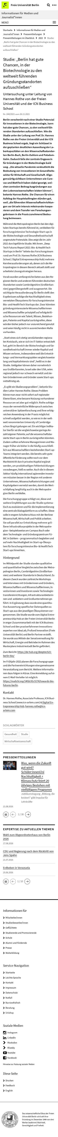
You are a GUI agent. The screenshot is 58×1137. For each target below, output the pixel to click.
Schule (9, 937)
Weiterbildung (12, 952)
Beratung (10, 1007)
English (9, 1090)
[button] (6, 814)
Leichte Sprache (13, 977)
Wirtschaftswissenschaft (17, 741)
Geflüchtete (11, 927)
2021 (41, 38)
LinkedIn (11, 1037)
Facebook (12, 1057)
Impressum (11, 987)
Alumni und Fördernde (16, 942)
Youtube (11, 1052)
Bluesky (11, 1047)
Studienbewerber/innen (17, 922)
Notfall (9, 997)
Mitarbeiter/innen (14, 917)
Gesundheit (10, 734)
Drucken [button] (9, 1080)
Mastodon (12, 1042)
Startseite (7, 30)
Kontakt (9, 982)
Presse (9, 947)
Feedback (10, 1085)
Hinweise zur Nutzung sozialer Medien (18, 1064)
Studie (24, 734)
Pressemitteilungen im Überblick (18, 38)
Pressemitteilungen (33, 34)
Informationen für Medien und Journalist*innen (20, 15)
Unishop (10, 1012)
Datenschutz (11, 992)
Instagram (12, 1032)
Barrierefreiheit (13, 1002)
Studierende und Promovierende (21, 932)
